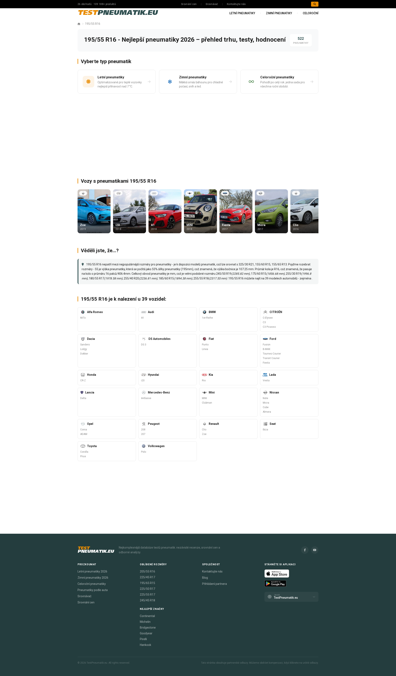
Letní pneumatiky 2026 (92, 571)
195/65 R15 (147, 583)
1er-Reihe (207, 317)
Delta (83, 398)
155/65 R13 (279, 264)
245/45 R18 (147, 600)
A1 (142, 317)
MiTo (83, 317)
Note (265, 398)
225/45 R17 (147, 577)
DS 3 (143, 344)
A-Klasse (146, 398)
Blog (205, 577)
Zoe (204, 434)
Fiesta (266, 362)
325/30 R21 (246, 264)
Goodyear (146, 633)
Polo (143, 451)
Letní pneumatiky (242, 13)
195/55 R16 (92, 23)
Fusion (266, 344)
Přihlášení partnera (214, 583)
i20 (143, 380)
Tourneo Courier (272, 353)
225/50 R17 (147, 588)
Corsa (83, 429)
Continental (147, 616)
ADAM (83, 434)
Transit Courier (271, 358)
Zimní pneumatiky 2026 (93, 577)
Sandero (85, 344)
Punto (205, 344)
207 (143, 434)
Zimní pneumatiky (279, 13)
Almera (267, 411)
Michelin (145, 621)
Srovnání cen (189, 4)
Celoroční (310, 13)
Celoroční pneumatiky (92, 583)
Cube (266, 407)
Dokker (84, 353)
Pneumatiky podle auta (93, 590)
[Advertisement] (198, 134)
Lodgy (83, 349)
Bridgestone (148, 627)
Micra (266, 402)
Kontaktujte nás (236, 4)
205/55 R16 (147, 571)
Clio (204, 429)
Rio (204, 380)
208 (143, 429)
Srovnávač (212, 4)
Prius (83, 456)
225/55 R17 (147, 594)
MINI (204, 398)
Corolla (84, 451)
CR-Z (83, 380)
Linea (205, 349)
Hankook (145, 645)
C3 (264, 322)
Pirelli (143, 639)
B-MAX (266, 349)
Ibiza (265, 429)
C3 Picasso (269, 326)
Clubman (207, 402)
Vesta (266, 380)
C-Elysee (268, 317)
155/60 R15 (262, 264)
